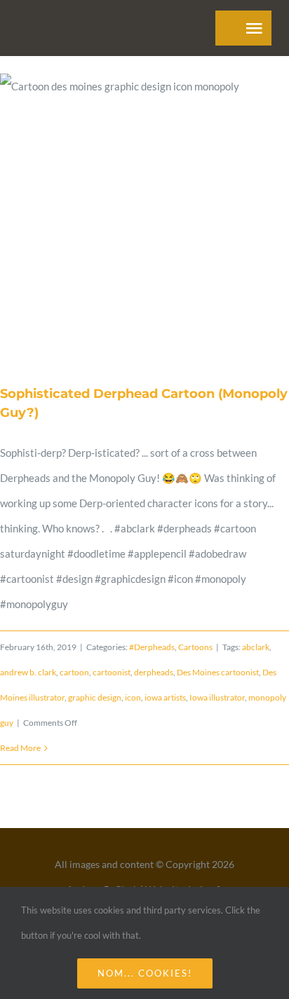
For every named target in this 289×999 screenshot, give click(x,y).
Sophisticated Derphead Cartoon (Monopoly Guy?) (127, 218)
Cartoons (195, 647)
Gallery (161, 218)
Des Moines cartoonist (218, 672)
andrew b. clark (28, 672)
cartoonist (111, 672)
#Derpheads (152, 647)
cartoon (74, 672)
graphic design (94, 697)
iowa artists (165, 697)
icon (133, 697)
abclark (255, 647)
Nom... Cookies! (145, 973)
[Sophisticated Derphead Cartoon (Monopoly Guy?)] (144, 219)
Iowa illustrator (217, 697)
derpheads (153, 672)
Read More (20, 748)
